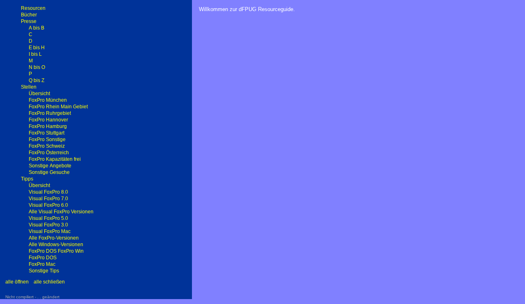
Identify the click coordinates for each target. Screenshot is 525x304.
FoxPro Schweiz (47, 146)
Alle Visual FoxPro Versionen (61, 212)
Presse (29, 21)
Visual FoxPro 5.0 (48, 218)
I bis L (35, 54)
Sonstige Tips (44, 271)
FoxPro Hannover (48, 120)
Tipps (27, 179)
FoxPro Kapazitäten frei (55, 159)
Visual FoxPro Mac (50, 231)
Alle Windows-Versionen (56, 244)
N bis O (37, 67)
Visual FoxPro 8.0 (48, 192)
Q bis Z (36, 80)
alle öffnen (17, 282)
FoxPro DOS (43, 258)
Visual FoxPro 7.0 (48, 198)
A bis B (36, 28)
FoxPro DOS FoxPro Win (56, 251)
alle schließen (49, 282)
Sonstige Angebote (50, 166)
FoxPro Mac (42, 264)
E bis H (37, 47)
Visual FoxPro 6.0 (48, 205)
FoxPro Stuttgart (46, 133)
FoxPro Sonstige (47, 139)
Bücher (29, 15)
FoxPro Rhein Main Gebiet (58, 107)
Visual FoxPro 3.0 (48, 225)
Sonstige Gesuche (49, 172)
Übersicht (39, 93)
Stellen (29, 87)
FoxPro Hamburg (48, 126)
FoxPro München (48, 100)
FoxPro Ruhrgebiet (50, 113)
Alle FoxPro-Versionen (54, 238)
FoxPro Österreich (49, 152)
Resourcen (33, 8)
